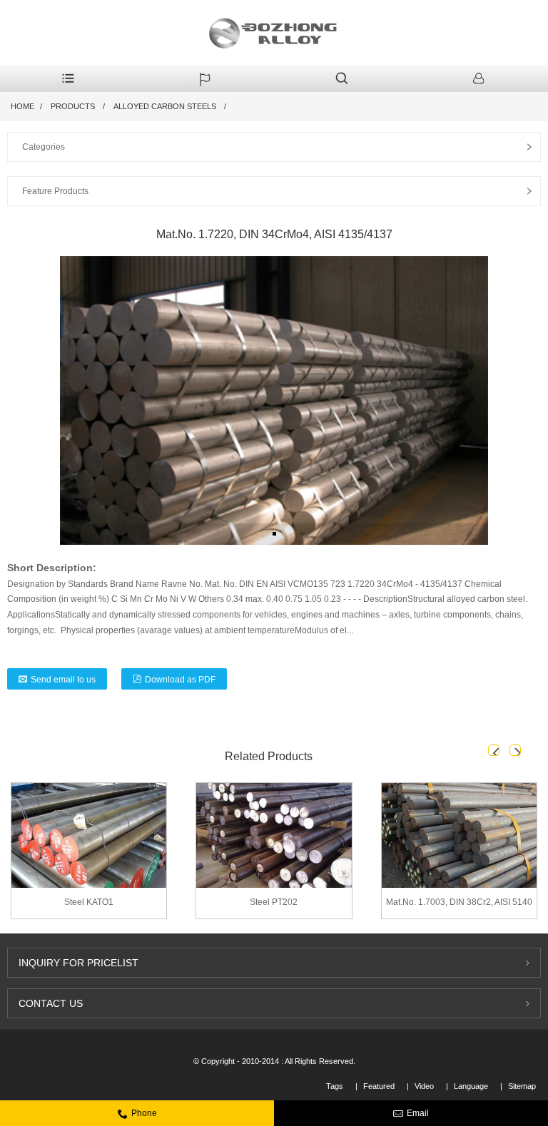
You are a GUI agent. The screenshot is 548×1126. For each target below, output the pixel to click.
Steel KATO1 (88, 902)
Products (73, 106)
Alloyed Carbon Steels (164, 106)
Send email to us (63, 680)
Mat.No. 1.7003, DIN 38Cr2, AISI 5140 (459, 902)
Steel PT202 (274, 902)
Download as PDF (180, 680)
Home (22, 106)
